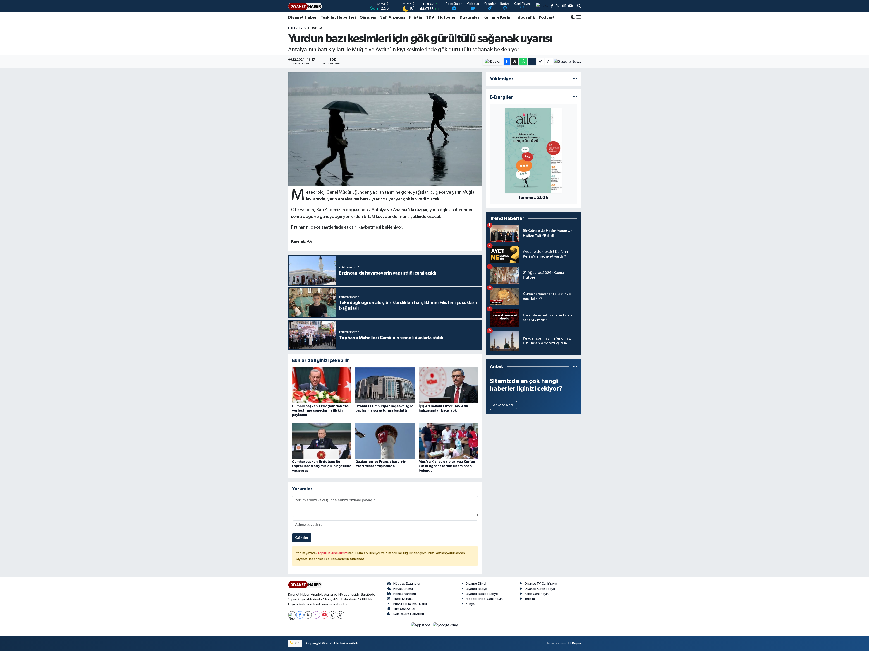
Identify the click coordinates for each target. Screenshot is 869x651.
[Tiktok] (332, 615)
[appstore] (421, 625)
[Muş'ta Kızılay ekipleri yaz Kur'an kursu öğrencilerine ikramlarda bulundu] (448, 441)
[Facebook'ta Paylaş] (507, 61)
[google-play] (445, 625)
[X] (308, 615)
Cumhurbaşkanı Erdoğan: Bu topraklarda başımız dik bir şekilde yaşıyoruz (321, 466)
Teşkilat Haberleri (338, 17)
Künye (470, 604)
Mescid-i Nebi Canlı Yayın (484, 598)
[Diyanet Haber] (305, 6)
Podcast (547, 17)
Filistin (415, 17)
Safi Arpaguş (392, 17)
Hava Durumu (403, 589)
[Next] (292, 615)
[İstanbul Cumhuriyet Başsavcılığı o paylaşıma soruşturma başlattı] (385, 385)
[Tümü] (575, 79)
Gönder (301, 538)
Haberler (295, 28)
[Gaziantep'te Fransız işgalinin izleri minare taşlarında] (385, 441)
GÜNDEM (315, 28)
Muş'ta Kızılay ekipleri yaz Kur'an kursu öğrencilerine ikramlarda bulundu (447, 466)
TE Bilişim (574, 643)
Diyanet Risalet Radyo (482, 594)
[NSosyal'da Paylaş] (493, 61)
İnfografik (525, 17)
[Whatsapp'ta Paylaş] (523, 61)
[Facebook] (300, 615)
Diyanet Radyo (476, 589)
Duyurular (470, 17)
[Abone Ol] (567, 62)
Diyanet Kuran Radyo (540, 589)
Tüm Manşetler (404, 609)
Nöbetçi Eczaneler (406, 583)
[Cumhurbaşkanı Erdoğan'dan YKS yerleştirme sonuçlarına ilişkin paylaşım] (321, 385)
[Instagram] (316, 615)
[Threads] (340, 615)
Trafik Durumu (403, 598)
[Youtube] (324, 615)
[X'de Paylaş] (514, 61)
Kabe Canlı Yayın (537, 594)
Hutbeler (447, 17)
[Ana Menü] (578, 17)
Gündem (368, 17)
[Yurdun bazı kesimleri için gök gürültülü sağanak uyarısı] (385, 129)
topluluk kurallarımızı (333, 553)
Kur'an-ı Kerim (497, 17)
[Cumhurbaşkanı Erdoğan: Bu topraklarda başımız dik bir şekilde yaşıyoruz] (321, 441)
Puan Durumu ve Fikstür (410, 604)
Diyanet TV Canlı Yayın (541, 583)
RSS (297, 643)
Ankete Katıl (503, 405)
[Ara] (579, 6)
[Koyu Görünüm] (573, 17)
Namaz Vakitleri (404, 594)
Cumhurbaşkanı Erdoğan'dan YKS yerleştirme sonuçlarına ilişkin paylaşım (320, 410)
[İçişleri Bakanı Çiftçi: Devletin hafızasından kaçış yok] (448, 385)
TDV (430, 17)
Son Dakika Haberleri (408, 614)
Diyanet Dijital (476, 583)
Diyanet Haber (302, 17)
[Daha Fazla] (532, 61)
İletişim (530, 598)
